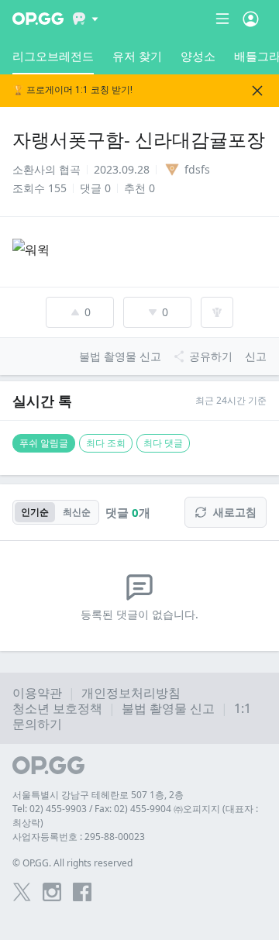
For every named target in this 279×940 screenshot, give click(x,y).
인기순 (35, 511)
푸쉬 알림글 (43, 442)
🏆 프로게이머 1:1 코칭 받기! (72, 90)
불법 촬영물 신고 (168, 708)
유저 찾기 (137, 56)
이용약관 (37, 692)
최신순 (77, 511)
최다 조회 (106, 442)
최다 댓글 (163, 442)
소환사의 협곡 (46, 169)
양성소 (198, 56)
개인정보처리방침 (131, 692)
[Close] (257, 90)
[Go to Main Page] (38, 18)
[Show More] (86, 18)
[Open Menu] (251, 18)
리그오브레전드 (53, 56)
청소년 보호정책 (57, 708)
